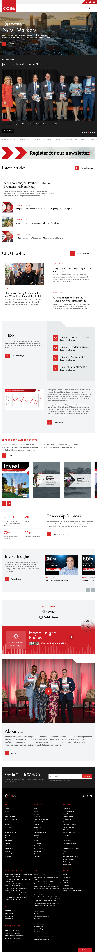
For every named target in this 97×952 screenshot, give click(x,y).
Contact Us (66, 877)
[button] (82, 132)
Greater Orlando (9, 139)
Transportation (67, 864)
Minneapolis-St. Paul (55, 139)
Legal (64, 846)
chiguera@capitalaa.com (41, 916)
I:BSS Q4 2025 (9, 916)
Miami (42, 139)
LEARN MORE (8, 129)
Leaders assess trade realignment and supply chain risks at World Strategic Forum (47, 904)
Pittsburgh (8, 846)
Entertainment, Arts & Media (71, 832)
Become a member (68, 888)
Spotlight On (66, 808)
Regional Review (68, 816)
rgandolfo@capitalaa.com (41, 929)
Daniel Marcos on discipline (13, 930)
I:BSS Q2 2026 (9, 911)
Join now (87, 776)
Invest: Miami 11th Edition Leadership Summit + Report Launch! (18, 880)
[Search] (89, 8)
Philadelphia (8, 843)
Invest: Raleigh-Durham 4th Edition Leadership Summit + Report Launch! (18, 894)
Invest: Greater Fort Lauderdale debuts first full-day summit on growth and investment (46, 887)
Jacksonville (32, 139)
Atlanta (7, 808)
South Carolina (9, 854)
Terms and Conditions (66, 780)
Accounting (66, 822)
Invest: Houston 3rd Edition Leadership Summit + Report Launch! (16, 898)
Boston (7, 811)
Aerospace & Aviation (69, 824)
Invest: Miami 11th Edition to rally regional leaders (46, 878)
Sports (65, 854)
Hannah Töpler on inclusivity (13, 938)
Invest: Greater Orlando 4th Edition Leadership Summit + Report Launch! (18, 875)
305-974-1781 (38, 918)
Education (66, 830)
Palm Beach (90, 139)
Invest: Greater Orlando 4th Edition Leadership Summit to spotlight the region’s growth (47, 883)
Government (66, 835)
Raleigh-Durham (9, 848)
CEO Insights (67, 819)
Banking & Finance (68, 827)
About (65, 875)
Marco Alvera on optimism (12, 933)
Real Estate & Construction (71, 848)
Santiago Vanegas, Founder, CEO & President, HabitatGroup (26, 118)
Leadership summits (69, 811)
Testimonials (66, 880)
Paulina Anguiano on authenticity (14, 935)
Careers (65, 882)
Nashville (68, 139)
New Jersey (78, 139)
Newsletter (66, 885)
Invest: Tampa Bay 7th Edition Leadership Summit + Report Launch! (17, 885)
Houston (21, 139)
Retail (64, 851)
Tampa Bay (8, 856)
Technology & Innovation (70, 856)
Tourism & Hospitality (69, 859)
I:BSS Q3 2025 (9, 919)
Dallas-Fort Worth (10, 816)
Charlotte (7, 814)
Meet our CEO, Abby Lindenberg (72, 890)
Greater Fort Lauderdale (12, 819)
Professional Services (69, 843)
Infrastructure (67, 840)
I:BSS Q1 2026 (9, 913)
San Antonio (8, 851)
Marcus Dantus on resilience (13, 941)
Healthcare (66, 838)
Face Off (65, 814)
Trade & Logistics (68, 862)
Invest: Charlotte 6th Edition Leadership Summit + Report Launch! (16, 889)
